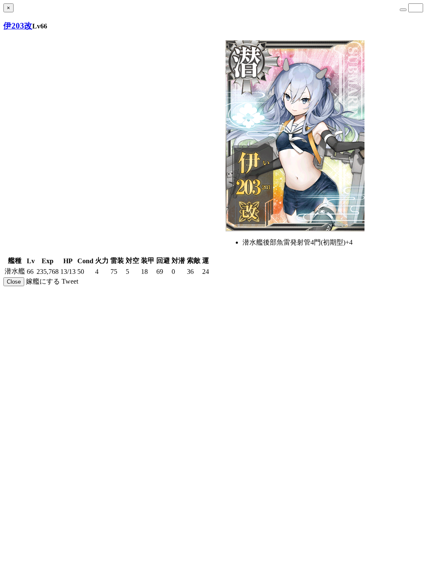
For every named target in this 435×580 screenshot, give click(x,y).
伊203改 (17, 25)
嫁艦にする (43, 281)
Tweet (70, 281)
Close (14, 282)
